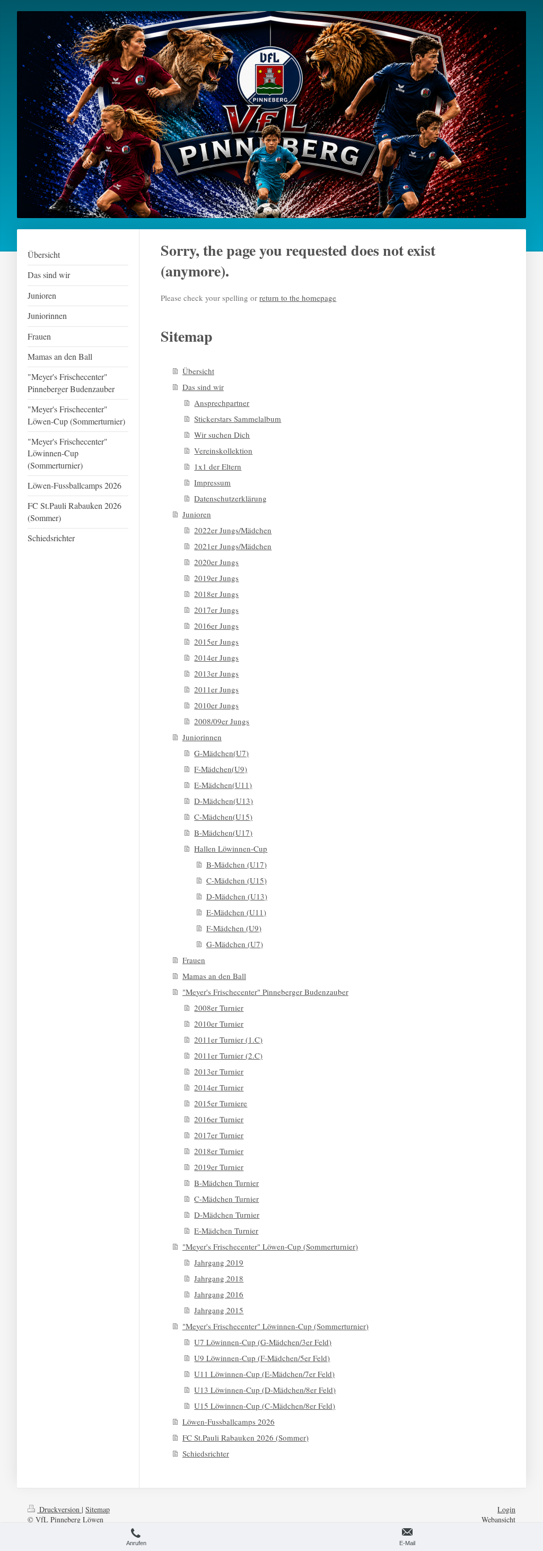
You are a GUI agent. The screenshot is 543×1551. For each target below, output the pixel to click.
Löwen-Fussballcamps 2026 (228, 1421)
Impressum (212, 482)
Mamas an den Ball (214, 976)
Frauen (193, 960)
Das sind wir (203, 387)
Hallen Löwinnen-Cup (230, 848)
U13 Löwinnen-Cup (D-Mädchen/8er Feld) (265, 1389)
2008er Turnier (218, 1007)
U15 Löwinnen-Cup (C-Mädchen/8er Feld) (264, 1405)
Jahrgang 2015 (218, 1310)
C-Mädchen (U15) (236, 880)
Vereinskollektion (223, 450)
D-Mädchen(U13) (223, 800)
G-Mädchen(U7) (221, 753)
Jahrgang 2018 (218, 1278)
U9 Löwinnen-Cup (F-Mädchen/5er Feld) (262, 1358)
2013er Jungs (216, 673)
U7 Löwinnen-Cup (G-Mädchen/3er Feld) (262, 1342)
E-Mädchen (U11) (236, 912)
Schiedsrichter (205, 1453)
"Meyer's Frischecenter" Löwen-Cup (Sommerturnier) (270, 1246)
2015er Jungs (216, 641)
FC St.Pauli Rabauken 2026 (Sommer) (245, 1437)
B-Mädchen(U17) (223, 832)
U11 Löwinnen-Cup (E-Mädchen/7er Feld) (264, 1373)
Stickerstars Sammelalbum (237, 418)
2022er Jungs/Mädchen (233, 530)
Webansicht (498, 1519)
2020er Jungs (216, 562)
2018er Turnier (218, 1151)
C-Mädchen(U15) (223, 816)
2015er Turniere (220, 1103)
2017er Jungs (216, 609)
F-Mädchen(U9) (220, 769)
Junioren (196, 514)
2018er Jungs (216, 593)
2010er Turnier (218, 1023)
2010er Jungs (216, 705)
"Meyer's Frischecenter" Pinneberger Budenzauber (265, 991)
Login (506, 1509)
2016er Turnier (218, 1119)
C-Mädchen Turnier (226, 1198)
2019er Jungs (216, 578)
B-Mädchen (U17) (236, 864)
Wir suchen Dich (222, 434)
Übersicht (198, 371)
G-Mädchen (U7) (234, 944)
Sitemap (97, 1509)
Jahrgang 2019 (218, 1262)
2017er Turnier (218, 1135)
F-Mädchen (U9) (233, 928)
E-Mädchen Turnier (226, 1230)
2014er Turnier (218, 1087)
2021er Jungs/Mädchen (233, 546)
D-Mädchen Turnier (226, 1214)
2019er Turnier (218, 1167)
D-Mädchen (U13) (236, 896)
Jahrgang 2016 (218, 1294)
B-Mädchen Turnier (226, 1182)
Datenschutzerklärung (230, 498)
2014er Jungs (216, 657)
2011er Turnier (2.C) (228, 1055)
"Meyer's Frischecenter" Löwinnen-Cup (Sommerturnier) (275, 1326)
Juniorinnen (202, 737)
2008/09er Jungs (221, 721)
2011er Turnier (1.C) (228, 1039)
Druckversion (59, 1509)
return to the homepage (297, 297)
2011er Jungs (216, 689)
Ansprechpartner (221, 402)
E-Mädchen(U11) (223, 784)
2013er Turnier (218, 1071)
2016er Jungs (216, 625)
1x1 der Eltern (217, 466)
